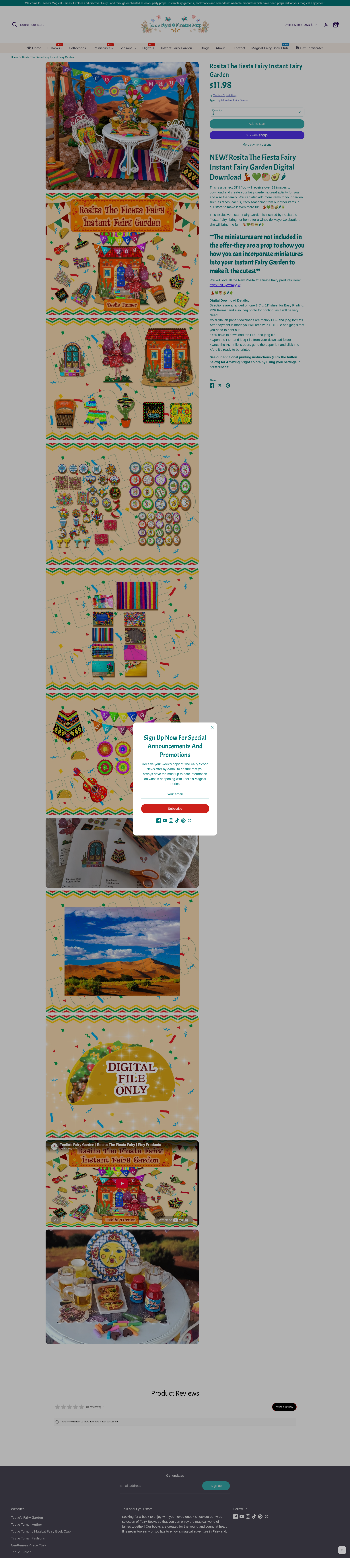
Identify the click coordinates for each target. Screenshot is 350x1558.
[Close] (212, 727)
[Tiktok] (177, 820)
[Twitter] (189, 820)
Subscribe (175, 808)
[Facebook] (158, 820)
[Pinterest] (183, 820)
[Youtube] (165, 820)
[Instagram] (171, 820)
